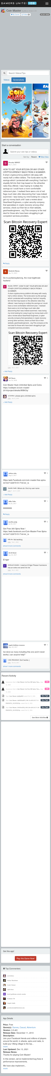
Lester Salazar (11, 985)
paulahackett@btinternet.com (15, 1008)
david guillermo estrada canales (16, 994)
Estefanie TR (11, 998)
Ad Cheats (12, 378)
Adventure (31, 1027)
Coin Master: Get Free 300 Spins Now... (28, 682)
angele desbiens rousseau (17, 645)
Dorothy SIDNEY (14, 162)
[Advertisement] (25, 43)
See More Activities (39, 717)
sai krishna (11, 395)
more (5, 1046)
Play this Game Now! (26, 958)
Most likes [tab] (44, 157)
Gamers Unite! (18, 3)
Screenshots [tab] (18, 79)
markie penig (13, 522)
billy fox (10, 539)
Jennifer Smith (12, 488)
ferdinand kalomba (13, 565)
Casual (23, 1027)
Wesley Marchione (12, 980)
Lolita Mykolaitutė (13, 660)
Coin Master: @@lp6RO (16, 696)
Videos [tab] (6, 79)
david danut (12, 553)
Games (15, 1027)
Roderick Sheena (14, 271)
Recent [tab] (34, 157)
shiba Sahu (12, 501)
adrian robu (12, 473)
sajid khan (10, 989)
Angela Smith (11, 1003)
